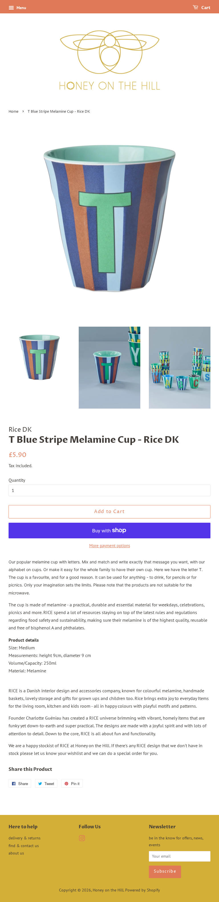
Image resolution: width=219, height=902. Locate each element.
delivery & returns (24, 838)
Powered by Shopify (142, 890)
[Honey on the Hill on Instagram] (82, 839)
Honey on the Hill (108, 890)
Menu (20, 7)
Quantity (17, 480)
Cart (205, 8)
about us (16, 853)
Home (14, 111)
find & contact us (24, 845)
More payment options (109, 545)
